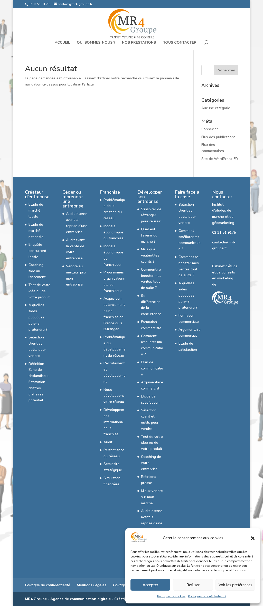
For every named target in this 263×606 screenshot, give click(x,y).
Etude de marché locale (36, 210)
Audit (108, 442)
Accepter (150, 585)
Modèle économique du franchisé (114, 232)
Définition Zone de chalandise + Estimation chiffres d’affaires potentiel (39, 382)
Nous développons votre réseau (114, 395)
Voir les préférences (235, 585)
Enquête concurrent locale (37, 250)
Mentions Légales (91, 585)
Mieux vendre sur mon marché (152, 497)
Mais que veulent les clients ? (150, 255)
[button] (252, 538)
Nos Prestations (139, 43)
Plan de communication (152, 368)
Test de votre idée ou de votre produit (39, 291)
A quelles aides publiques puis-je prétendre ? (38, 317)
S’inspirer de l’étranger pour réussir (151, 215)
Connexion (210, 129)
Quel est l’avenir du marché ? (149, 235)
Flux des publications (218, 137)
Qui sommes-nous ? (96, 43)
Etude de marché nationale (36, 230)
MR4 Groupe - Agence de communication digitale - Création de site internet (91, 598)
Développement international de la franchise (114, 422)
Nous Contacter (179, 43)
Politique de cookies (171, 596)
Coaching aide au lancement (37, 271)
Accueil (62, 43)
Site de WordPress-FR (219, 158)
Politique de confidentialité (207, 596)
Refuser (193, 585)
